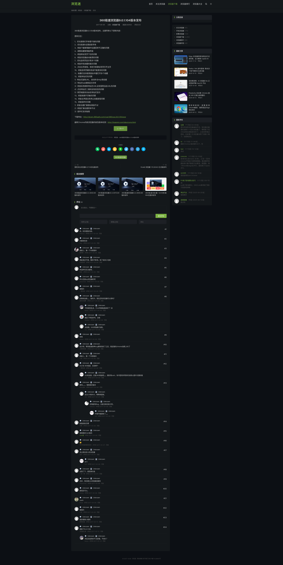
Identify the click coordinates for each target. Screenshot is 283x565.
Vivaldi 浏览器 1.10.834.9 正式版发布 (154, 167)
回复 (100, 233)
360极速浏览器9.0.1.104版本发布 (120, 20)
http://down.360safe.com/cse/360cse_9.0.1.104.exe (104, 117)
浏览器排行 (185, 4)
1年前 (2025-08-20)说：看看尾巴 (193, 194)
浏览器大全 (197, 4)
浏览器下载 (172, 4)
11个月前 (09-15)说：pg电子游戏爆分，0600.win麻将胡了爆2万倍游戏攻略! (195, 183)
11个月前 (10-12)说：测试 (190, 150)
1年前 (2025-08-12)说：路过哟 (193, 201)
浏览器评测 (180, 43)
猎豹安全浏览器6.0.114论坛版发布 (86, 167)
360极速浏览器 (120, 157)
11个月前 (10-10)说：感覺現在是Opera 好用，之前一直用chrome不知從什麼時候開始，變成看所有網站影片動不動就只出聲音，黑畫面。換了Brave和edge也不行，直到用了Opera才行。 (195, 162)
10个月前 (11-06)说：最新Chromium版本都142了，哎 (192, 143)
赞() (120, 128)
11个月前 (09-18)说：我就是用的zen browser (192, 174)
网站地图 (139, 558)
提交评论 (161, 216)
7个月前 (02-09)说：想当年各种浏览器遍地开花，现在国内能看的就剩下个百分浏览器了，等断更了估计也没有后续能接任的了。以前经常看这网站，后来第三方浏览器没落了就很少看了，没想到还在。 (195, 130)
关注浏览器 (160, 4)
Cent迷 (82, 435)
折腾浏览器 (180, 34)
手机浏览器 (180, 31)
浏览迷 (76, 4)
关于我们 (145, 558)
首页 (151, 4)
